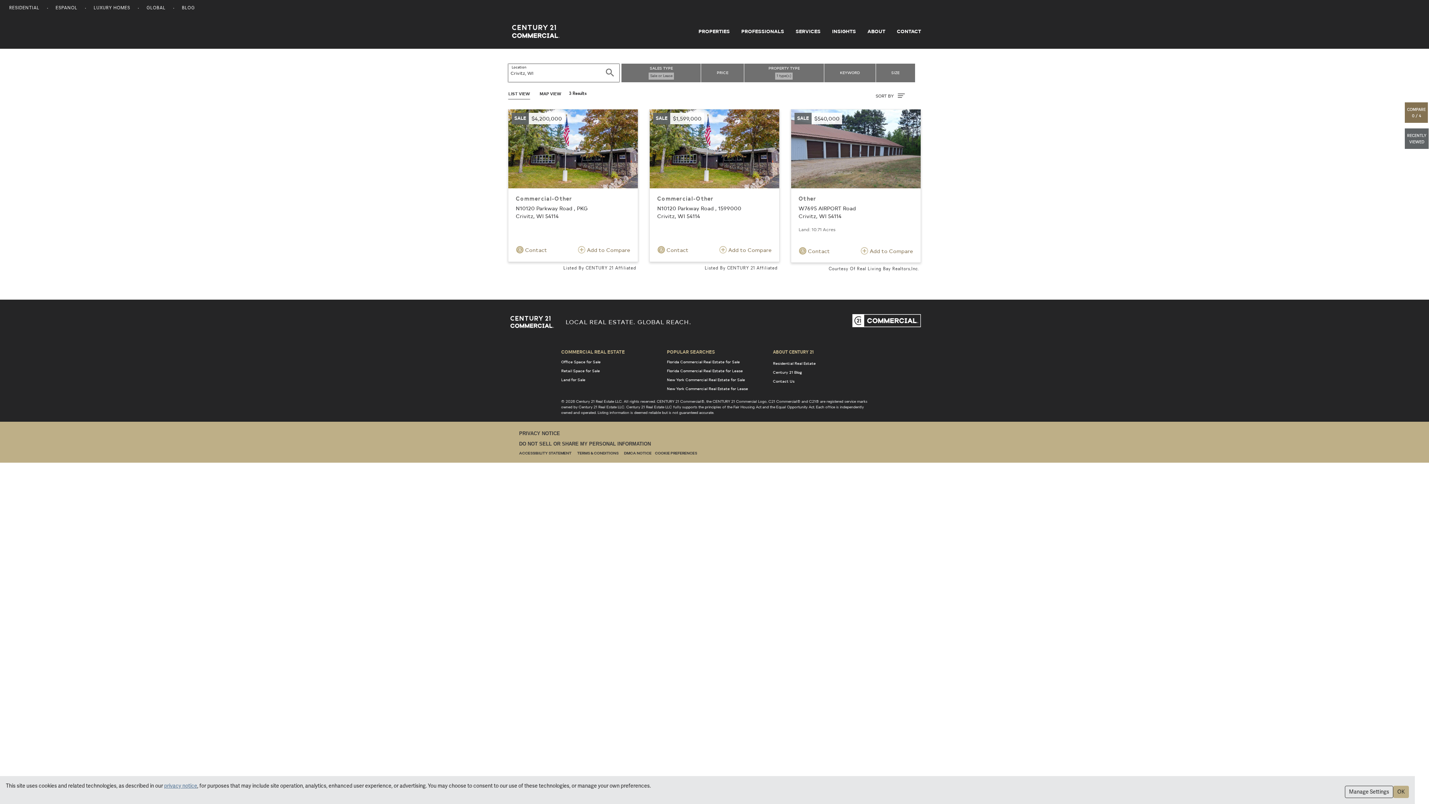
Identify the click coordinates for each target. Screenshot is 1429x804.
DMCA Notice (638, 454)
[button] (1417, 112)
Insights (844, 31)
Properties (714, 31)
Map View (550, 93)
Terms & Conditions (597, 454)
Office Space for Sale (581, 361)
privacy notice (180, 785)
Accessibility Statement (545, 454)
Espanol (66, 8)
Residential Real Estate (794, 363)
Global (156, 8)
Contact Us (784, 381)
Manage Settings (1369, 791)
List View (519, 93)
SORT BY (885, 96)
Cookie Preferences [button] (676, 454)
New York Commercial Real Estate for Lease (707, 388)
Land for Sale (573, 379)
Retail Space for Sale (580, 370)
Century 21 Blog (787, 372)
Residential (24, 8)
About (876, 31)
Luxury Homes (112, 8)
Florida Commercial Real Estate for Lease (705, 370)
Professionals (762, 31)
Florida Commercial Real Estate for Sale (703, 361)
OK (1401, 791)
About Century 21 (793, 351)
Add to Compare (607, 249)
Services (808, 31)
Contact (909, 31)
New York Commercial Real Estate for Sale (706, 379)
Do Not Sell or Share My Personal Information (585, 444)
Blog (188, 8)
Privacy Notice (539, 433)
